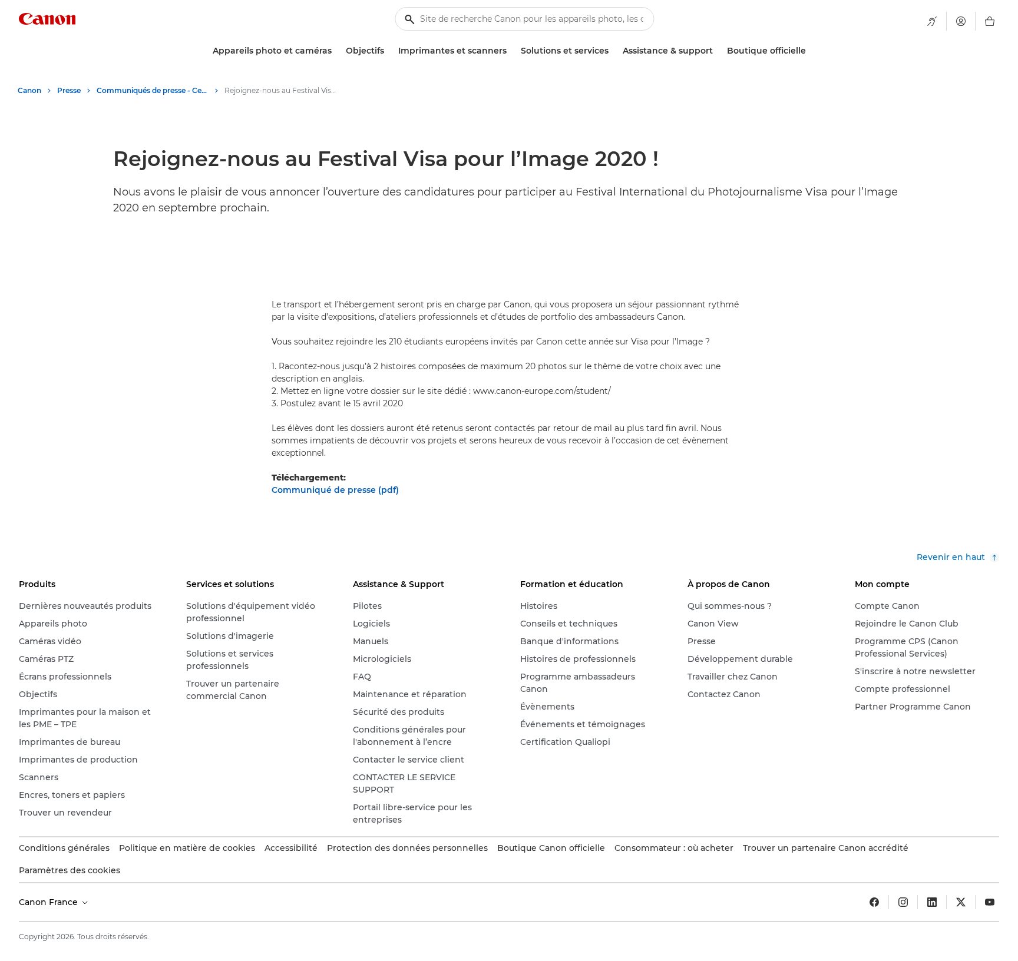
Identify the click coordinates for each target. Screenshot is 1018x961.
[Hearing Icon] (932, 21)
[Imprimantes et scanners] (511, 51)
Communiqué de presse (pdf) (335, 490)
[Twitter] (961, 902)
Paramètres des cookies (69, 870)
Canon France (49, 902)
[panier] (989, 21)
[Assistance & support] (717, 51)
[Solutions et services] (613, 51)
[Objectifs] (389, 51)
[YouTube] (989, 902)
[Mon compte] (960, 21)
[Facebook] (874, 902)
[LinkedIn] (932, 902)
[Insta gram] (903, 902)
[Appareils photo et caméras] (336, 51)
